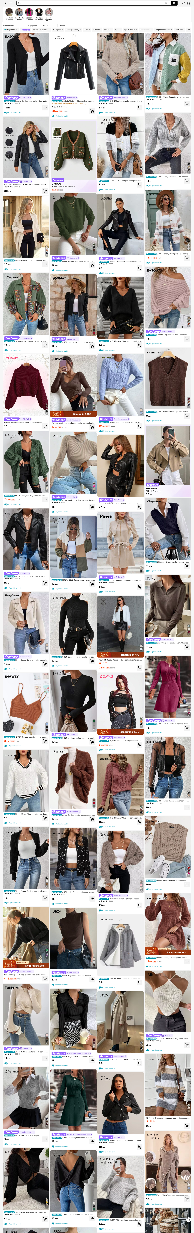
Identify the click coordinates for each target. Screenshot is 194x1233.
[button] (5, 3)
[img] (26, 964)
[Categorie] (10, 3)
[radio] (9, 14)
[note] (12, 112)
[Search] (174, 3)
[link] (183, 3)
